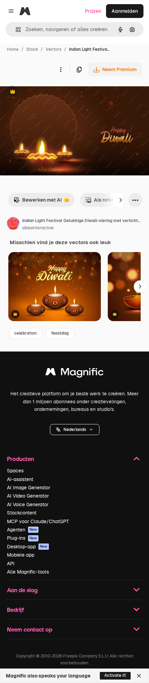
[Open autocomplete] (15, 29)
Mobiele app (20, 555)
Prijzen (93, 11)
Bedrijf (15, 609)
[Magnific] (74, 373)
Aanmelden (125, 11)
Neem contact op (29, 629)
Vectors (53, 49)
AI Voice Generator (28, 504)
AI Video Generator (28, 496)
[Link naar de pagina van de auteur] (13, 224)
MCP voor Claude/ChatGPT (38, 521)
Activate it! (115, 675)
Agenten (22, 530)
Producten (20, 458)
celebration (25, 333)
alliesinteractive (38, 228)
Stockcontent (21, 513)
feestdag (60, 333)
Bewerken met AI (38, 202)
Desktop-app (27, 546)
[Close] (139, 676)
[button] (74, 429)
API (11, 563)
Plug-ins (22, 538)
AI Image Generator (28, 487)
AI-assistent (20, 479)
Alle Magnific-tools (28, 572)
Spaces (15, 471)
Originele (45, 92)
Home (13, 49)
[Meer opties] (61, 69)
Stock (32, 49)
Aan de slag (22, 590)
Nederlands (74, 429)
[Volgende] (120, 200)
